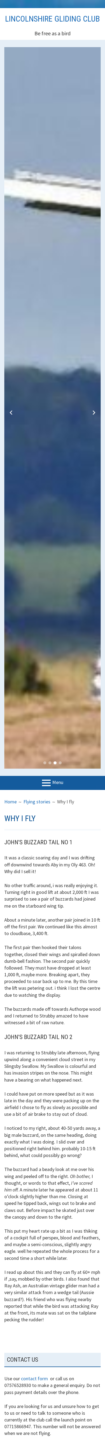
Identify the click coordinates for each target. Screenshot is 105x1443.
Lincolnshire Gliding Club (52, 18)
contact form (34, 1378)
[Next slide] (94, 413)
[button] (44, 762)
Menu (57, 782)
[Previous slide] (11, 413)
